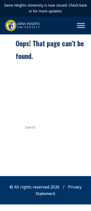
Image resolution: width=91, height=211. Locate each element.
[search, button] (63, 126)
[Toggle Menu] (81, 25)
